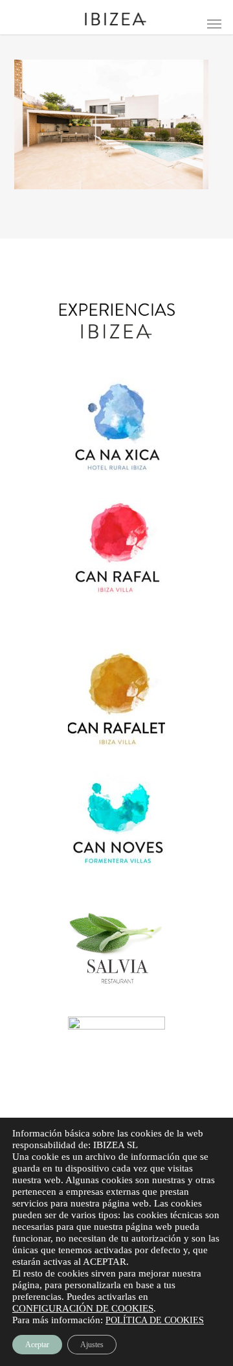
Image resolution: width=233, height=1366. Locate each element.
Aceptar (37, 1344)
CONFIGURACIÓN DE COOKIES (82, 1308)
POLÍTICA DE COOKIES (154, 1320)
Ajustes (92, 1344)
